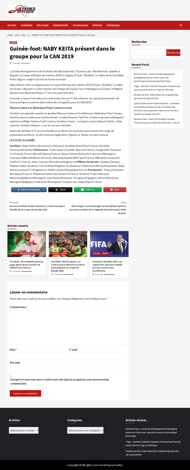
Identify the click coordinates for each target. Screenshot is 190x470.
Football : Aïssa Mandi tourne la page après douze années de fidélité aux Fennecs (26, 264)
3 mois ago (58, 274)
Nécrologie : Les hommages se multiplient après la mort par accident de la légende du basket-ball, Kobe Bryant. (97, 208)
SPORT (13, 42)
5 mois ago (99, 274)
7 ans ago (16, 63)
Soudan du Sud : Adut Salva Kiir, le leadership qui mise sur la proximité (156, 96)
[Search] (181, 25)
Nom (13, 349)
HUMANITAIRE (60, 25)
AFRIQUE (23, 253)
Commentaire (18, 307)
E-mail (73, 349)
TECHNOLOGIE (80, 25)
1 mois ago (16, 271)
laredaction (25, 63)
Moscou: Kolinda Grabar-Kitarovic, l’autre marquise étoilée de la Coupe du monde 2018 (37, 206)
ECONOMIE (26, 25)
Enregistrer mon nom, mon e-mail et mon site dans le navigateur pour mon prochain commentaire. (59, 381)
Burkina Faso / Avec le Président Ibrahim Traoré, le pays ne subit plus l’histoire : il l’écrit (157, 121)
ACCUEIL (11, 25)
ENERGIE (97, 25)
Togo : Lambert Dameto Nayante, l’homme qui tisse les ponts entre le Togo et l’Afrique (157, 88)
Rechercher (139, 41)
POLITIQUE (43, 25)
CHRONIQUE (113, 25)
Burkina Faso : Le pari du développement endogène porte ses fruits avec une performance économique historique (154, 77)
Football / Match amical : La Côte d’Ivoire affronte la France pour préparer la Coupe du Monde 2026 (68, 266)
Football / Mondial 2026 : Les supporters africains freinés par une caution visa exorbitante (107, 266)
